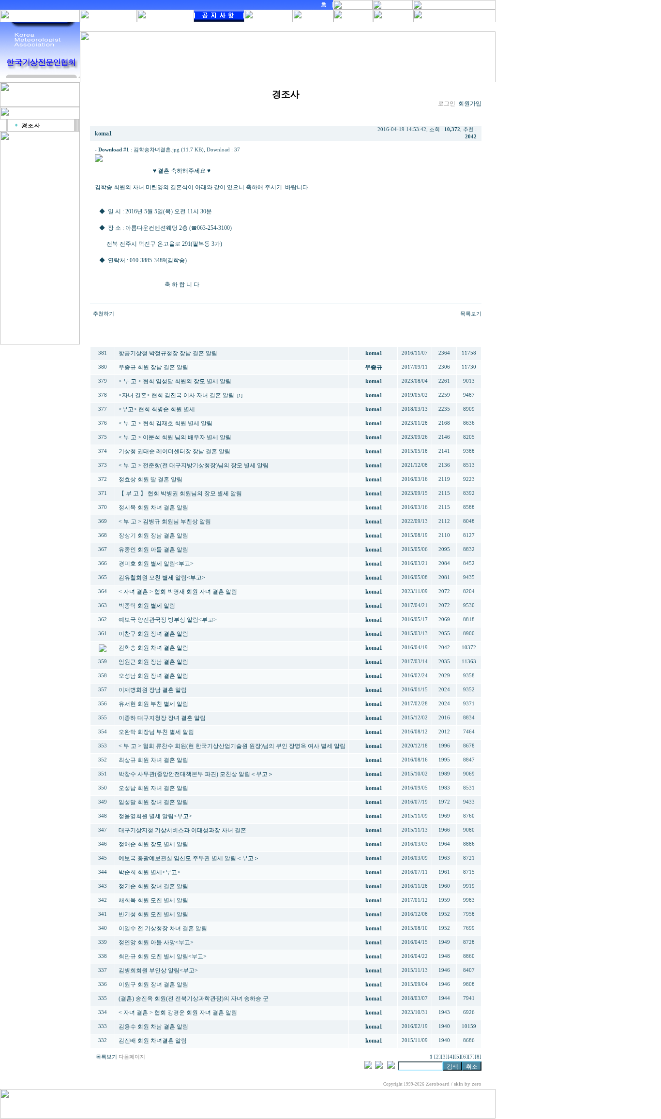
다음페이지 (132, 1056)
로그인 (446, 103)
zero (476, 1084)
